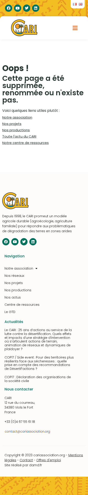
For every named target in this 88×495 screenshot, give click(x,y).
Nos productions (16, 130)
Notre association (17, 117)
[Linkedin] (35, 8)
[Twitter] (26, 8)
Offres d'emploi (48, 460)
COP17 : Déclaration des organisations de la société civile (38, 379)
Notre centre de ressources (25, 142)
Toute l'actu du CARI (19, 136)
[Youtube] (17, 8)
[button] (75, 28)
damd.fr (35, 465)
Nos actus (13, 297)
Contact (26, 460)
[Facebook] (8, 8)
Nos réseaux (14, 275)
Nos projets (11, 123)
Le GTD (10, 312)
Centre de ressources (22, 304)
